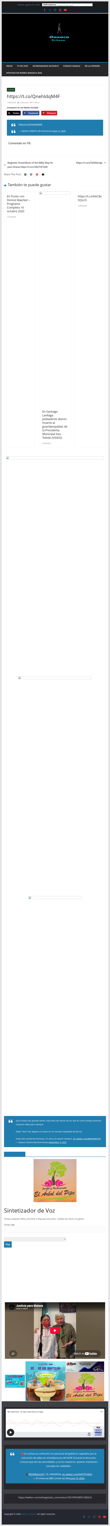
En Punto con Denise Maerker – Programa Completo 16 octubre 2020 (18, 203)
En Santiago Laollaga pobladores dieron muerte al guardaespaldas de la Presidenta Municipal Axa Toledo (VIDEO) (54, 425)
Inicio (9, 66)
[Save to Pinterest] (3, 769)
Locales (11, 90)
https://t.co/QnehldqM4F (30, 124)
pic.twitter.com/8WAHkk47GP (87, 1138)
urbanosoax (24, 102)
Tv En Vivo (22, 66)
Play (8, 1244)
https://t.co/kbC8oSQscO (90, 198)
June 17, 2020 (59, 131)
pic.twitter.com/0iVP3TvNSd (77, 1474)
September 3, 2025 (57, 1142)
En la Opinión (92, 66)
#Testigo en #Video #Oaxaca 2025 (24, 72)
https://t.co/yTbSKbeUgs (89, 162)
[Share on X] (3, 757)
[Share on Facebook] (3, 763)
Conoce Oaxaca (71, 66)
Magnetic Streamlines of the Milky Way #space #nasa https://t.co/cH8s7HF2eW (30, 164)
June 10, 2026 (77, 1478)
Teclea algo (9, 1224)
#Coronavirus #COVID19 (46, 66)
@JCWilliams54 (36, 1474)
